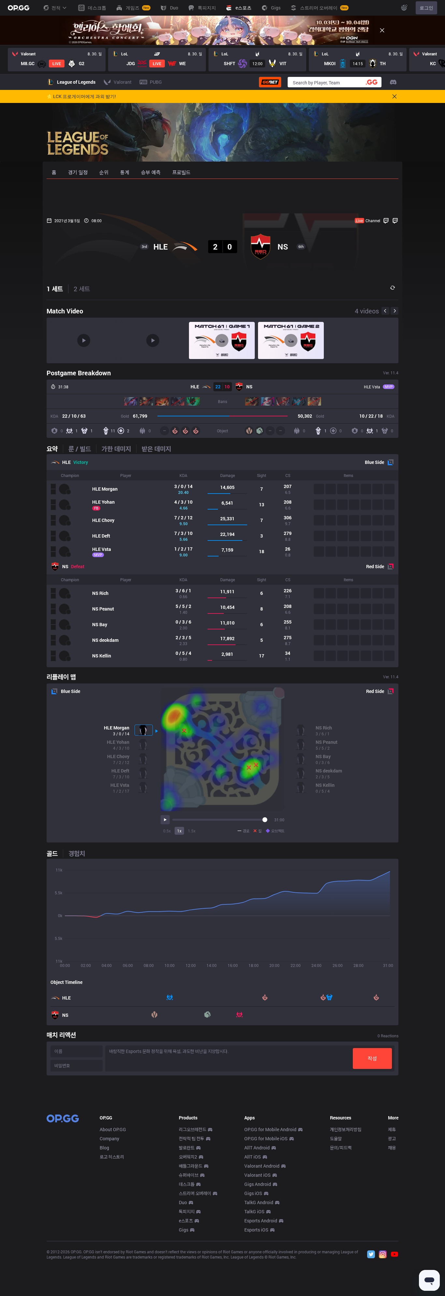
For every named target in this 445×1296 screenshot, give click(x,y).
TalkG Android (258, 1202)
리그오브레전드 (192, 1129)
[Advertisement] (222, 196)
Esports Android (260, 1220)
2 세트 (82, 288)
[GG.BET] (270, 82)
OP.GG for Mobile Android (270, 1129)
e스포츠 (186, 1220)
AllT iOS (252, 1157)
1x (179, 830)
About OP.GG (113, 1129)
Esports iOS (256, 1230)
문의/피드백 (341, 1148)
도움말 (336, 1138)
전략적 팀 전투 (191, 1138)
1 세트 (55, 288)
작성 (372, 1058)
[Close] (382, 30)
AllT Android (257, 1148)
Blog (104, 1148)
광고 (392, 1138)
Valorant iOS (257, 1175)
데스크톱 (186, 1184)
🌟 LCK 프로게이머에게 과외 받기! (81, 96)
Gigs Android (257, 1184)
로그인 (426, 8)
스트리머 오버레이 (195, 1193)
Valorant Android (262, 1166)
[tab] (55, 448)
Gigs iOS (253, 1193)
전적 (56, 8)
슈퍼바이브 (188, 1175)
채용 (392, 1148)
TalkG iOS (254, 1211)
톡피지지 (186, 1211)
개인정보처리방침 (345, 1129)
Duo (183, 1202)
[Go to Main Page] (18, 8)
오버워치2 (188, 1157)
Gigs (183, 1230)
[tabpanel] (222, 560)
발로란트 (186, 1148)
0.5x (167, 830)
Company (109, 1138)
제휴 (392, 1129)
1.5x (191, 830)
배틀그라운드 (190, 1166)
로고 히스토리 (112, 1157)
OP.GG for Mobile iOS (266, 1138)
